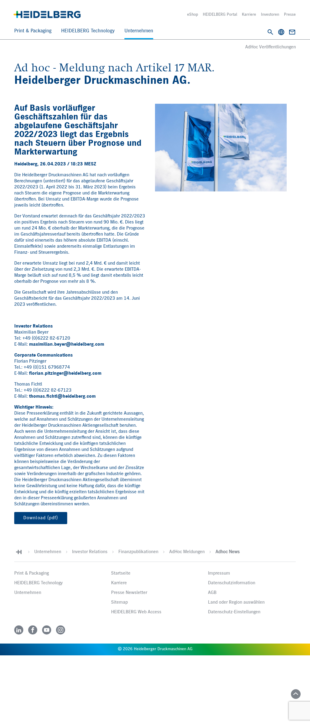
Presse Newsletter (129, 592)
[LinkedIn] (18, 629)
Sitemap (119, 602)
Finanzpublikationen (138, 552)
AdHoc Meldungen (187, 552)
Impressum (219, 573)
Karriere (249, 14)
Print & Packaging (32, 31)
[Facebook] (32, 629)
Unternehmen (138, 31)
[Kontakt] (292, 32)
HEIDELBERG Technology (88, 31)
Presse (290, 14)
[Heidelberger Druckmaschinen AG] (47, 14)
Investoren (270, 14)
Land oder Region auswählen (236, 602)
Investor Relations (89, 552)
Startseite (120, 573)
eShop (192, 14)
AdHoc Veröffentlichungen (270, 47)
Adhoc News (228, 552)
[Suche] (270, 32)
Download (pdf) (40, 518)
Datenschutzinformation (231, 583)
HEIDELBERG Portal (220, 14)
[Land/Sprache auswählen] (281, 32)
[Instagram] (60, 629)
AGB (212, 592)
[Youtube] (46, 629)
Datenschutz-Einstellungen (234, 612)
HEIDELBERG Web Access (136, 612)
